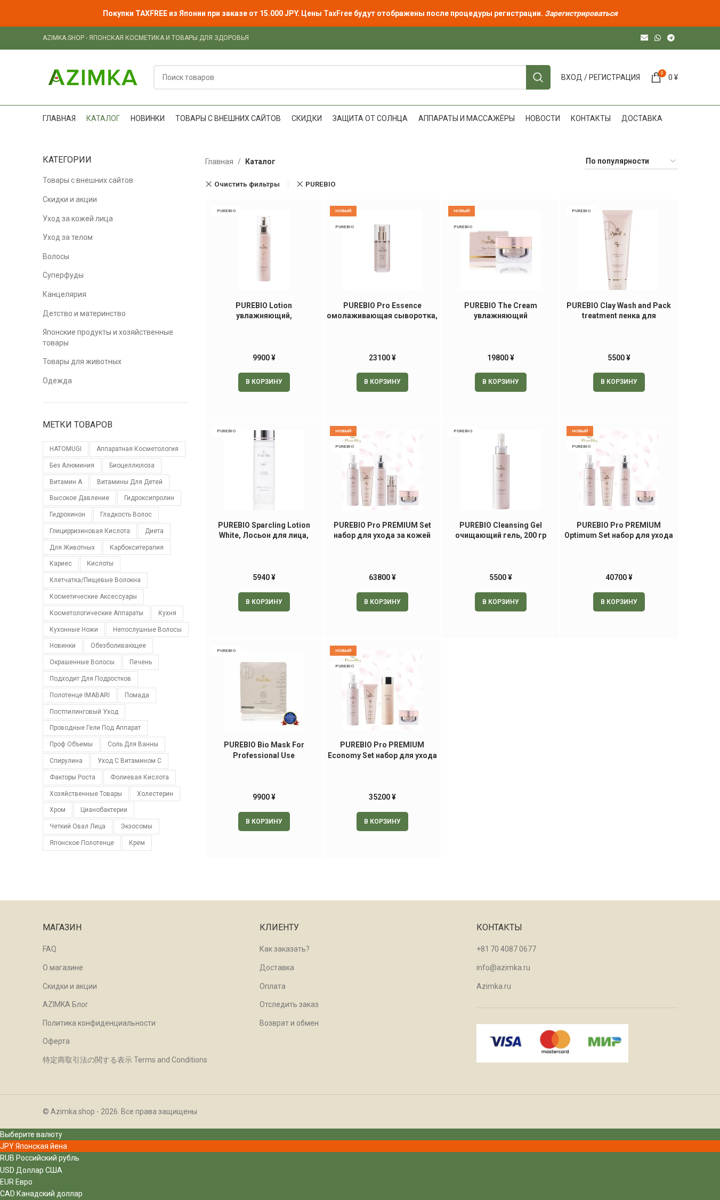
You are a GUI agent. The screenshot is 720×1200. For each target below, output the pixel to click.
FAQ (49, 949)
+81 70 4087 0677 (506, 949)
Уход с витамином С (129, 760)
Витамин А (66, 482)
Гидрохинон (67, 514)
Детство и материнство (84, 313)
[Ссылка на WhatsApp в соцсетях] (657, 38)
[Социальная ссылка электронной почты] (644, 38)
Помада (137, 695)
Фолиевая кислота (139, 777)
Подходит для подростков (90, 678)
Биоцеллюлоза (132, 465)
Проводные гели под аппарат (95, 727)
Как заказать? (285, 949)
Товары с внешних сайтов (88, 180)
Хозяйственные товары (86, 794)
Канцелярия (64, 294)
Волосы (56, 256)
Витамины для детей (130, 482)
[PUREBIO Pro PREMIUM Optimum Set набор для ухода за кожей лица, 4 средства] (619, 470)
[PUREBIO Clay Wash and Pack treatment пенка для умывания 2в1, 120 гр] (619, 250)
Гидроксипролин (149, 498)
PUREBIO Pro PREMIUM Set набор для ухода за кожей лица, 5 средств (382, 535)
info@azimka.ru (503, 967)
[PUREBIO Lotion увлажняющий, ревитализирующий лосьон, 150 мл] (264, 250)
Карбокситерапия (137, 547)
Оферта (56, 1041)
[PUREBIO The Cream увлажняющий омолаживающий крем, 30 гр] (500, 250)
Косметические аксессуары (93, 596)
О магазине (63, 967)
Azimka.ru (493, 986)
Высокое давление (79, 498)
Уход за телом (68, 237)
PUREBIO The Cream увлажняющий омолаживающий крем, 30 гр (500, 316)
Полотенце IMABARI (80, 695)
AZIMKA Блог (65, 1004)
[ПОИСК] (538, 77)
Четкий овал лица (78, 826)
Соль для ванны (133, 744)
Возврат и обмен (289, 1023)
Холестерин (155, 794)
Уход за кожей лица (78, 218)
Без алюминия (72, 465)
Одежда (57, 380)
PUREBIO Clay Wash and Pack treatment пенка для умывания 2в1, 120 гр (619, 316)
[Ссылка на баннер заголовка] (360, 13)
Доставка (277, 967)
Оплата (273, 986)
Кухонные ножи (74, 629)
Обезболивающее (118, 645)
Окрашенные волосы (82, 662)
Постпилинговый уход (84, 711)
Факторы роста (72, 777)
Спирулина (66, 760)
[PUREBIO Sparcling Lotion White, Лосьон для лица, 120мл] (264, 470)
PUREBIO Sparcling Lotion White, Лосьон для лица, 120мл (264, 535)
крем (137, 843)
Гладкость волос (126, 514)
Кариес (61, 563)
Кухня (167, 613)
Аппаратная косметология (137, 449)
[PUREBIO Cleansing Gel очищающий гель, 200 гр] (500, 470)
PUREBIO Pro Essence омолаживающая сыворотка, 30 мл (382, 316)
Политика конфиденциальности (99, 1023)
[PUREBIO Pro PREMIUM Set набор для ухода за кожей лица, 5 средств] (382, 470)
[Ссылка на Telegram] (671, 38)
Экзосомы (136, 826)
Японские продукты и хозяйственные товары (108, 337)
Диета (154, 531)
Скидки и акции (70, 199)
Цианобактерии (103, 810)
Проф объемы (71, 744)
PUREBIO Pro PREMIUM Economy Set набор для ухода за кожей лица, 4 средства (382, 755)
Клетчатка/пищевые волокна (95, 580)
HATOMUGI (66, 449)
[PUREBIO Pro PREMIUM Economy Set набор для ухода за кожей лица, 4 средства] (382, 690)
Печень (141, 662)
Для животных (72, 547)
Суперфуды (63, 275)
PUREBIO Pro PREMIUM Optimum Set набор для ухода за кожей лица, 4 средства (618, 535)
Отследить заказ (289, 1004)
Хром (58, 810)
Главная (219, 161)
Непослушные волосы (147, 629)
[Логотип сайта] (93, 77)
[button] (264, 382)
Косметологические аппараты (96, 613)
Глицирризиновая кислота (90, 531)
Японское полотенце (82, 843)
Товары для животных (82, 361)
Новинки (63, 645)
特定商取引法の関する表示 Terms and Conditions (125, 1060)
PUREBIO (320, 184)
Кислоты (100, 563)
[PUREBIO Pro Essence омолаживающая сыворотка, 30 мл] (382, 250)
